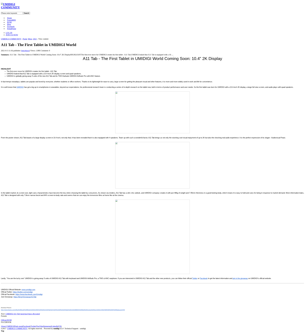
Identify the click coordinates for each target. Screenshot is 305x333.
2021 (35, 39)
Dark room (18, 326)
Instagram (47, 326)
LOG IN (9, 33)
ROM (9, 22)
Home (9, 18)
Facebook (11, 27)
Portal (11, 29)
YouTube (39, 326)
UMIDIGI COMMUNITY (11, 39)
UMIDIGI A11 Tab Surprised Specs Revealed (22, 314)
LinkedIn (54, 326)
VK (60, 326)
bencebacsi (25, 51)
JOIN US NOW (12, 35)
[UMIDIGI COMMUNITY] (14, 7)
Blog (9, 24)
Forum (11, 20)
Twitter (33, 326)
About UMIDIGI (7, 326)
